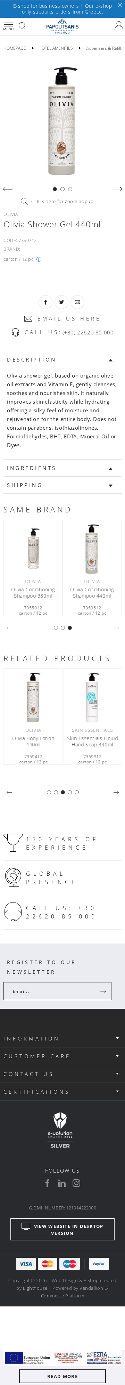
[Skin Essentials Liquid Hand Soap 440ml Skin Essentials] (92, 697)
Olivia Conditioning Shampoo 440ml (92, 592)
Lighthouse (35, 1288)
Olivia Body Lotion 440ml (33, 741)
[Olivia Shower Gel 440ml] (62, 120)
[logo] (62, 26)
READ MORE (62, 1376)
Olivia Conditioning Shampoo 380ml (33, 592)
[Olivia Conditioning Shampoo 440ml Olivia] (92, 548)
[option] (62, 120)
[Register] (103, 991)
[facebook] (47, 1183)
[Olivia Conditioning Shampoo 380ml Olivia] (33, 548)
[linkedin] (62, 1183)
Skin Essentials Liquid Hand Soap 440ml (92, 741)
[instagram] (76, 1183)
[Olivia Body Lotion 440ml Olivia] (33, 697)
